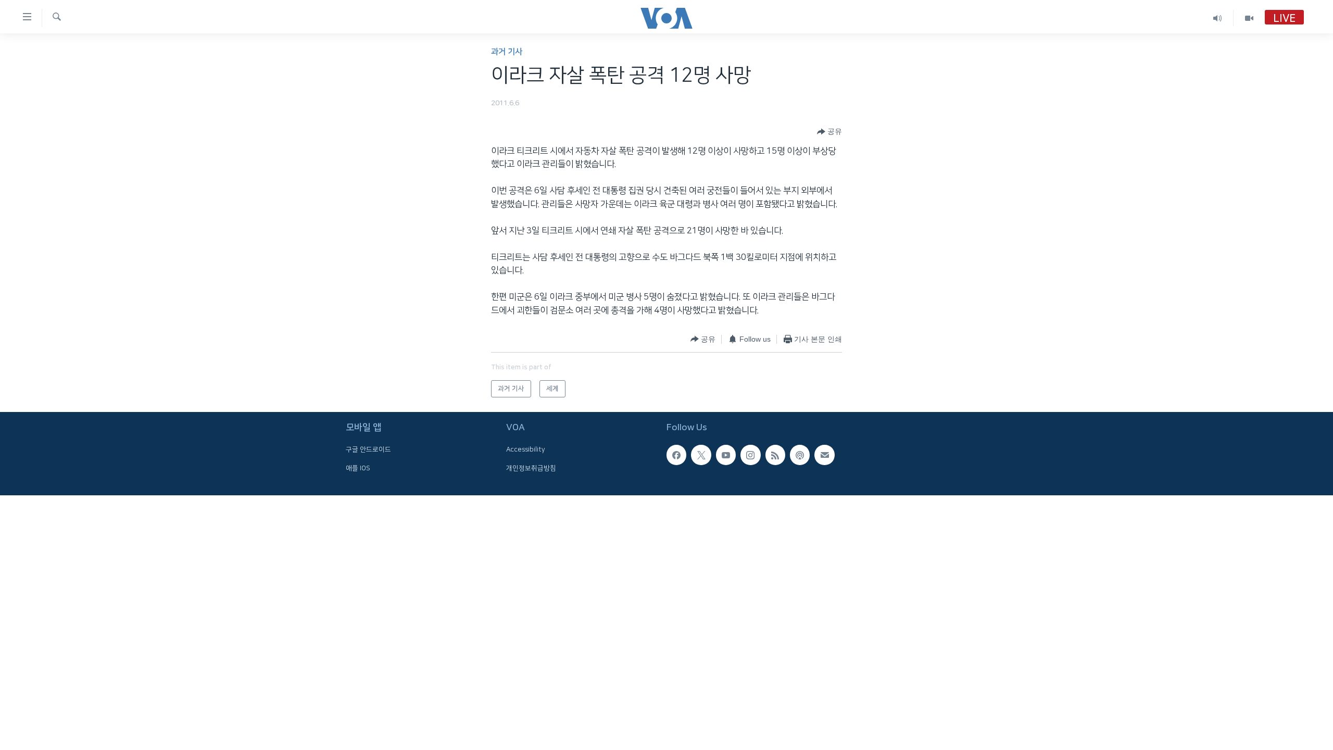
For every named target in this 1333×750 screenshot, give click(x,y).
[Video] (1249, 18)
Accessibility (525, 449)
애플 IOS (358, 468)
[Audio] (1218, 18)
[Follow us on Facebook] (676, 455)
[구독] (824, 455)
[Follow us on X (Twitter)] (701, 455)
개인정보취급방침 (531, 468)
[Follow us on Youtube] (726, 455)
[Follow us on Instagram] (750, 455)
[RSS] (775, 455)
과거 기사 (506, 51)
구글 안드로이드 (368, 449)
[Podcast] (800, 455)
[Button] (829, 132)
